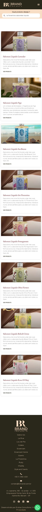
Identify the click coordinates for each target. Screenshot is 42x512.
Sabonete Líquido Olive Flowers (16, 287)
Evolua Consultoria (23, 507)
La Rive (21, 438)
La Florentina (21, 459)
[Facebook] (19, 502)
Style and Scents (21, 469)
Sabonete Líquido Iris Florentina (16, 195)
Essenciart (21, 448)
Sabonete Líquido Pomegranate (15, 241)
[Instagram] (14, 502)
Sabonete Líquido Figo (12, 102)
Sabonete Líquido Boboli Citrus (16, 333)
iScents (21, 455)
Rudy (21, 462)
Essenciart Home (21, 452)
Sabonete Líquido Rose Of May (16, 380)
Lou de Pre (21, 442)
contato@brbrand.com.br (21, 484)
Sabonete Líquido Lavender (14, 56)
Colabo (21, 445)
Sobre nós (21, 435)
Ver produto (7, 71)
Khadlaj (21, 466)
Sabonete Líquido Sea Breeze (14, 149)
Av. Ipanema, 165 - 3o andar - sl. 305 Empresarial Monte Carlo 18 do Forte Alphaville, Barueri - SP (21, 493)
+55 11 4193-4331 (21, 477)
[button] (38, 4)
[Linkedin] (23, 502)
